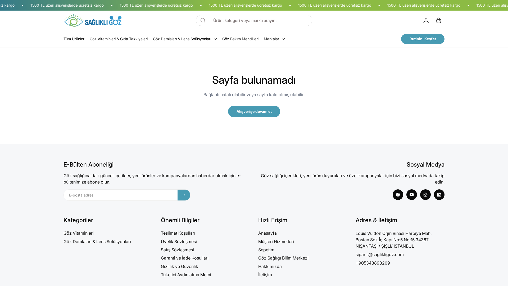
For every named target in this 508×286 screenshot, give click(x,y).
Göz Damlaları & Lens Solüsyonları (97, 241)
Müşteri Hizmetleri (276, 241)
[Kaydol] (184, 195)
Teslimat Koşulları (178, 233)
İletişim (265, 274)
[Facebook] (398, 194)
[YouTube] (411, 194)
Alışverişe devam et (254, 111)
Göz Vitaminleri (79, 233)
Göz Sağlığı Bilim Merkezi (283, 258)
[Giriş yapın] (426, 20)
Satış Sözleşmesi (177, 249)
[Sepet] (438, 20)
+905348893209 (373, 263)
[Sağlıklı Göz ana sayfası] (93, 20)
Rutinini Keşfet (423, 39)
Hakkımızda (270, 266)
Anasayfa (267, 233)
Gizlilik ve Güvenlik (179, 266)
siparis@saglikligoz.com (380, 254)
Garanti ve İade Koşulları (184, 258)
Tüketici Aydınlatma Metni (186, 274)
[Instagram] (425, 194)
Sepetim (266, 249)
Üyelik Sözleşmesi (179, 241)
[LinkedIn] (439, 194)
